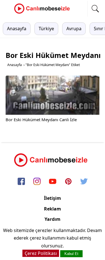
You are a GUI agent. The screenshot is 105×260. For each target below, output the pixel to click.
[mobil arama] (95, 8)
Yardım (52, 219)
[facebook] (21, 181)
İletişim (52, 198)
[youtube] (52, 181)
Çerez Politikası (41, 253)
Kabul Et (71, 254)
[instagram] (37, 181)
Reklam (52, 209)
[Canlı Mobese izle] (43, 13)
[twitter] (84, 181)
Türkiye (46, 28)
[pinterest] (68, 181)
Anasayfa (16, 28)
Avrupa (73, 28)
